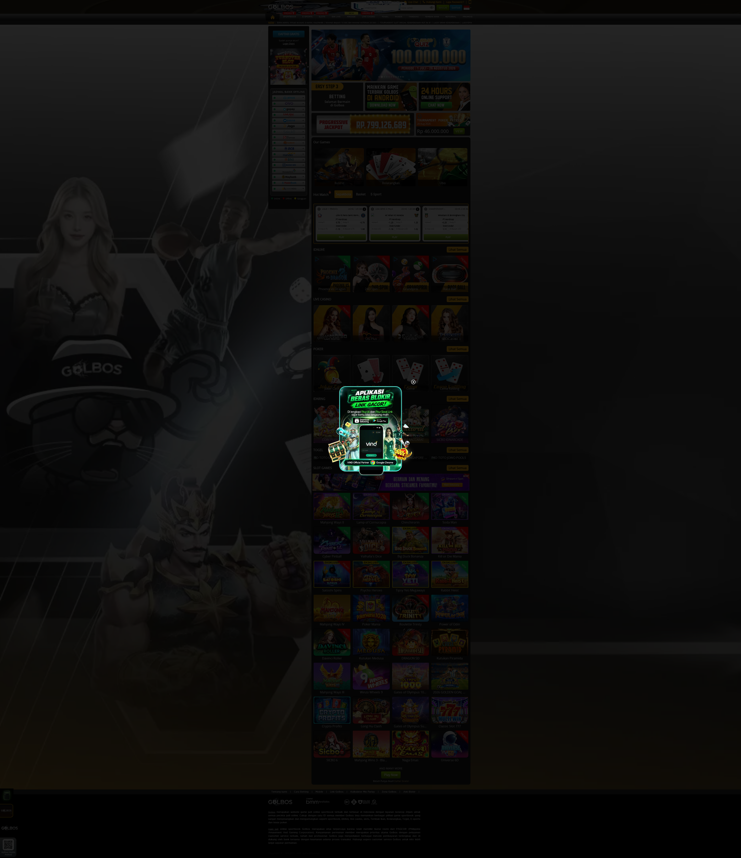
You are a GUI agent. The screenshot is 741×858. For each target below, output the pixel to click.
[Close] (413, 382)
